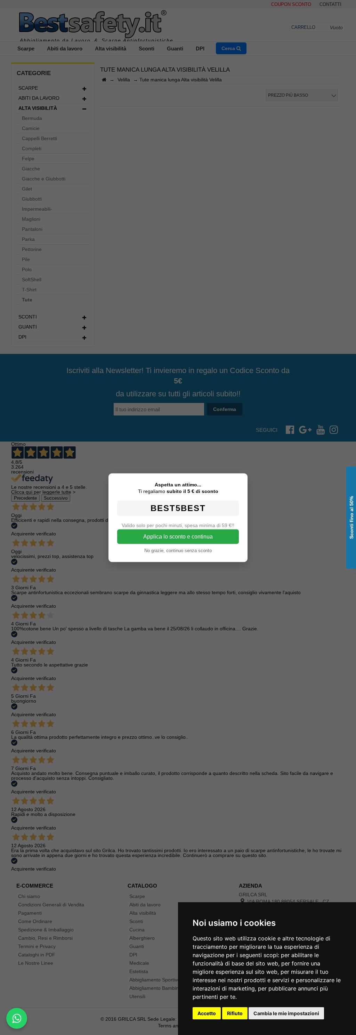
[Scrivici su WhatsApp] (16, 1018)
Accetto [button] (206, 1013)
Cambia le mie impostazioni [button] (286, 1013)
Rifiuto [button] (235, 1013)
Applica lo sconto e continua (178, 536)
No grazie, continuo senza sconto (178, 550)
